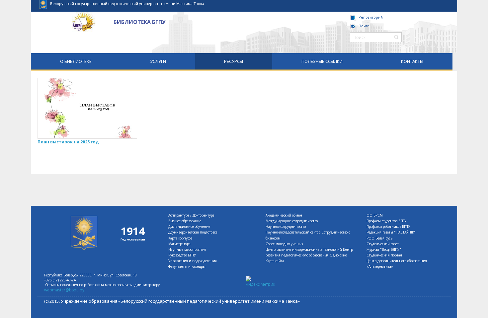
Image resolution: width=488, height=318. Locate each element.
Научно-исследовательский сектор (293, 232)
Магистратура (179, 243)
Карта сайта (275, 260)
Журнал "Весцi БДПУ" (383, 249)
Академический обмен (284, 215)
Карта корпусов (180, 238)
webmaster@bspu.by (64, 290)
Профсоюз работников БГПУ (388, 226)
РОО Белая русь (379, 238)
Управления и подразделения (192, 260)
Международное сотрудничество (292, 221)
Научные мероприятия (187, 249)
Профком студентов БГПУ (386, 221)
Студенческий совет (382, 243)
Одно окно (338, 255)
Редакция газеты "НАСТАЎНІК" (391, 232)
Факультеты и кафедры (186, 266)
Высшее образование (184, 221)
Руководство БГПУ (182, 255)
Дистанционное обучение (189, 226)
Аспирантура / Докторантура (191, 215)
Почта (364, 25)
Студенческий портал (384, 255)
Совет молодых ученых (284, 243)
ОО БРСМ (374, 215)
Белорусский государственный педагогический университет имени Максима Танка (127, 3)
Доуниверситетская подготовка (192, 232)
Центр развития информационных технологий (304, 249)
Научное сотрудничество (286, 226)
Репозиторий (371, 17)
